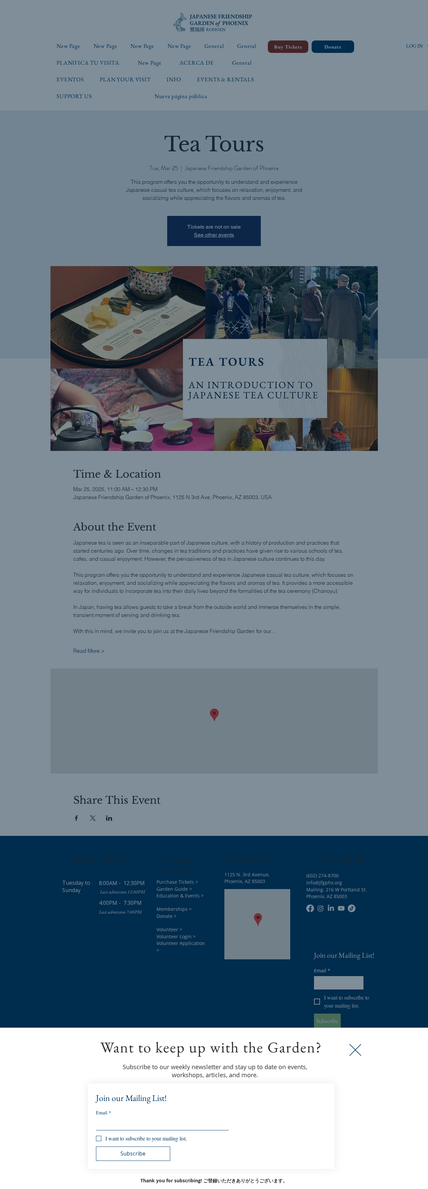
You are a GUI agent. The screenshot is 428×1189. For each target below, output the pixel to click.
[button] (355, 1050)
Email (103, 1112)
